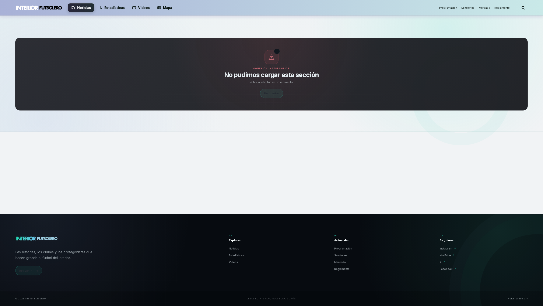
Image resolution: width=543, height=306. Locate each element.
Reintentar (271, 93)
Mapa (167, 8)
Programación (448, 7)
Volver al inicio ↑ (518, 298)
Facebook (448, 269)
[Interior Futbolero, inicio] (38, 7)
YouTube (447, 255)
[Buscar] (523, 7)
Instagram (448, 248)
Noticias (84, 8)
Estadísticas (114, 8)
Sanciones (467, 7)
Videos (144, 8)
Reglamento (502, 7)
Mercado (484, 7)
